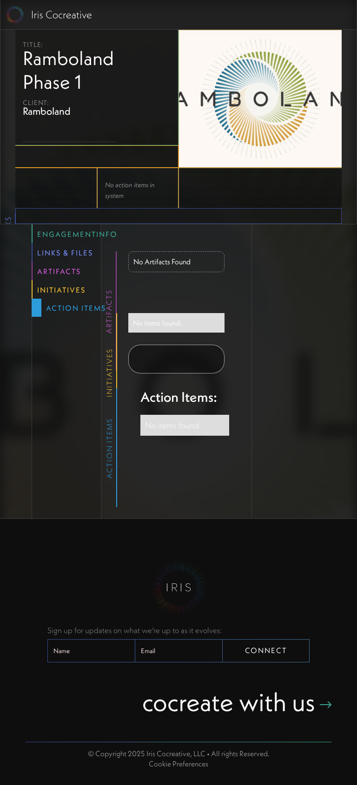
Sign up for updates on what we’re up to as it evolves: (134, 630)
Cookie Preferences (178, 763)
